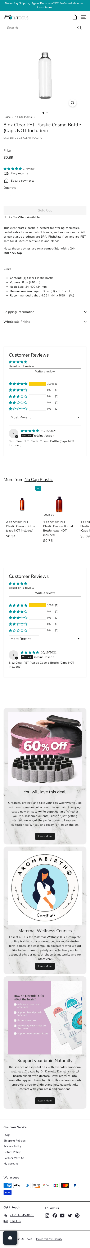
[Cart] (75, 17)
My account (11, 1164)
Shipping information (19, 312)
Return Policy (12, 1152)
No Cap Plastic (23, 117)
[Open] (10, 1238)
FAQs (7, 1135)
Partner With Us (14, 1158)
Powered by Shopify (49, 1239)
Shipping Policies (15, 1141)
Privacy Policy (13, 1146)
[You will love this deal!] (45, 749)
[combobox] (45, 27)
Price (7, 150)
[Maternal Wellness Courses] (45, 888)
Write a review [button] (45, 371)
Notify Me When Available (22, 217)
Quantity (10, 188)
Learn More (44, 7)
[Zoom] (72, 103)
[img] (30, 431)
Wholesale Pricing (17, 322)
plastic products (24, 237)
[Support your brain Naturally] (45, 1017)
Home (7, 117)
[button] (13, 169)
